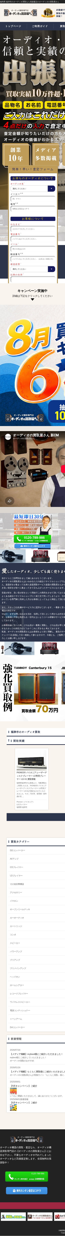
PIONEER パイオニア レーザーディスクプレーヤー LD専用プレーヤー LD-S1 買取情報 (32, 775)
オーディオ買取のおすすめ (22, 1061)
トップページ (13, 26)
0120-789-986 (34, 538)
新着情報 (16, 1039)
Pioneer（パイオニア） (25, 802)
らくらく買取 (52, 1075)
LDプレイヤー (22, 804)
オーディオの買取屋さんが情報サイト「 (28, 1075)
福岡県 (19, 807)
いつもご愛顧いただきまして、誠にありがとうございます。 (37, 1096)
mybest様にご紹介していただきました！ (28, 1057)
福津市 (24, 807)
